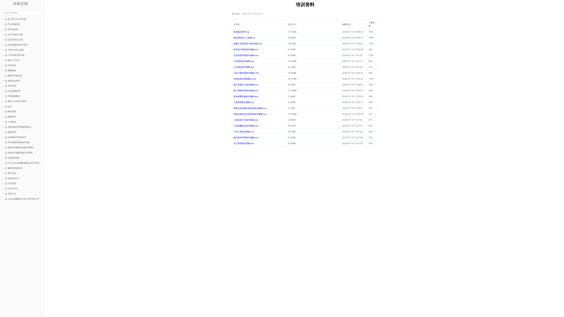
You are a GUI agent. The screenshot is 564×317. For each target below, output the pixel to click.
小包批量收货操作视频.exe (246, 125)
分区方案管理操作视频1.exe (246, 73)
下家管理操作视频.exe (244, 102)
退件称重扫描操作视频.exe (246, 96)
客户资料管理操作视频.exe (246, 90)
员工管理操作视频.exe (244, 143)
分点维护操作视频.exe (244, 67)
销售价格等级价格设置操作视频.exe (250, 108)
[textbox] (22, 13)
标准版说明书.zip (241, 32)
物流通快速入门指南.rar (244, 37)
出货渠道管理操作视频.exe (246, 55)
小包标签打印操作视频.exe (246, 120)
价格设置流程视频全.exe (245, 78)
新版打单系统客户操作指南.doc (248, 43)
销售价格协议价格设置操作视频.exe (250, 114)
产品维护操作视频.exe (244, 61)
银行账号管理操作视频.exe (246, 137)
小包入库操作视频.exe (244, 131)
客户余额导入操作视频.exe (246, 84)
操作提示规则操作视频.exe (246, 49)
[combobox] (22, 12)
